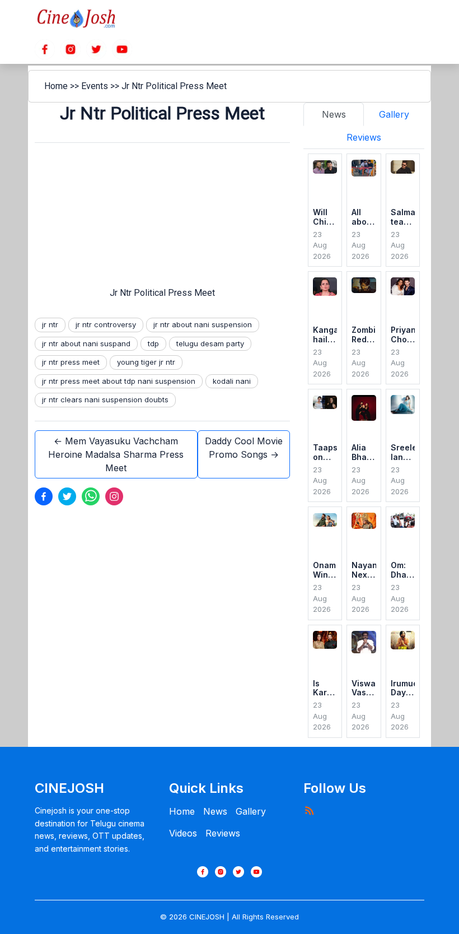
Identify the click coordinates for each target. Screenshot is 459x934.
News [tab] (334, 114)
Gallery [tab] (394, 114)
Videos (183, 833)
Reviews (222, 833)
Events (94, 86)
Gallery (251, 811)
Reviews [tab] (363, 137)
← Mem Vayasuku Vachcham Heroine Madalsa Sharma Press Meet (116, 454)
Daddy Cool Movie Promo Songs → (244, 447)
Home (56, 86)
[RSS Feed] (309, 810)
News (215, 811)
